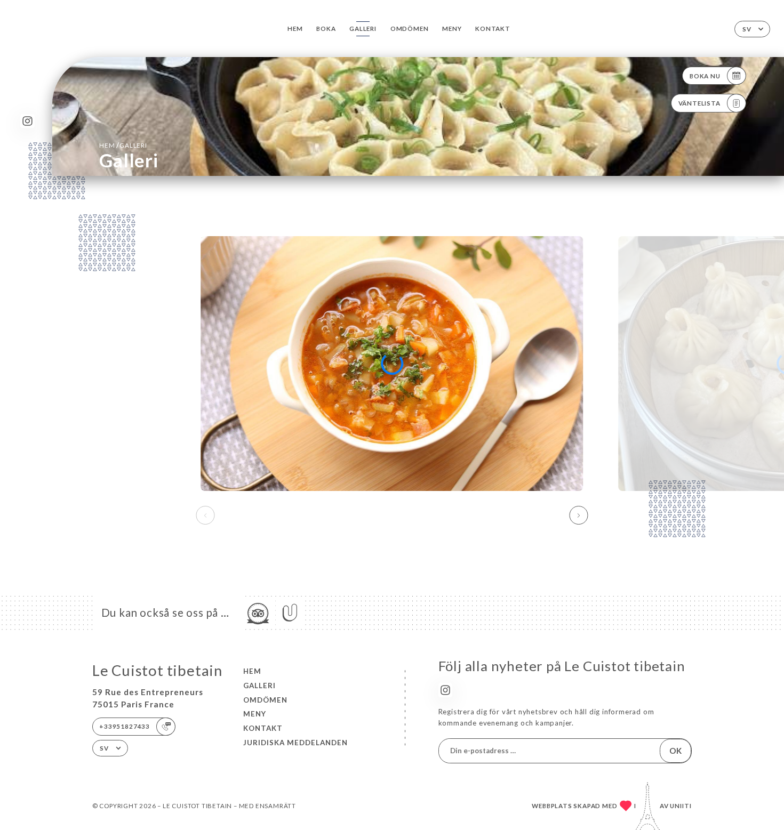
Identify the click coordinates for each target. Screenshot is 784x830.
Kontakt (492, 28)
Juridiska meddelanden (295, 742)
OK (675, 750)
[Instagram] (27, 121)
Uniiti (681, 805)
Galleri (363, 28)
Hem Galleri (123, 145)
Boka (325, 28)
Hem (294, 28)
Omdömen (409, 28)
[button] (579, 515)
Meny (451, 28)
